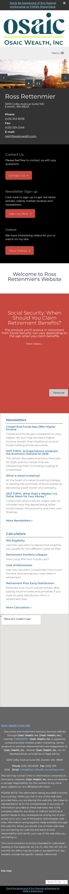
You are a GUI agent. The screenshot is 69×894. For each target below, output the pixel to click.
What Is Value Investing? (23, 475)
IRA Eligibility (15, 540)
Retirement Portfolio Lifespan (26, 554)
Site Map (6, 870)
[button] (58, 53)
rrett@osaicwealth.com (20, 136)
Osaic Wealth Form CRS (15, 725)
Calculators (15, 534)
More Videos (34, 344)
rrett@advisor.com (42, 769)
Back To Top (55, 882)
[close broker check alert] (64, 3)
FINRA (18, 739)
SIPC (25, 739)
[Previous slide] (4, 77)
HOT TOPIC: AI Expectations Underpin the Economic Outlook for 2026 (32, 452)
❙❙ (38, 83)
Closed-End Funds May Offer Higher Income (30, 428)
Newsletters (16, 420)
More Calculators (19, 607)
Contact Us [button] (17, 175)
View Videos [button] (18, 250)
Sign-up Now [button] (18, 213)
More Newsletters (19, 520)
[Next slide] (65, 77)
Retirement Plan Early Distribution (30, 583)
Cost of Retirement (19, 565)
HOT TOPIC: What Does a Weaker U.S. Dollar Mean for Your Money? (32, 495)
